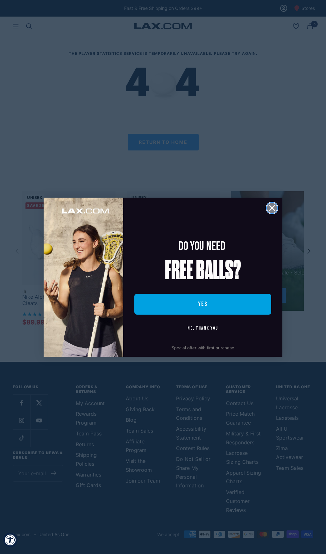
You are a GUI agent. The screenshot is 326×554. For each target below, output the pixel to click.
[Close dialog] (272, 208)
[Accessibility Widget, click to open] (10, 540)
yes (203, 304)
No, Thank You (203, 328)
